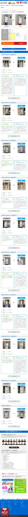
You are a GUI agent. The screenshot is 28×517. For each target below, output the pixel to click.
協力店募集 (15, 504)
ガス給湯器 (17, 34)
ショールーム (22, 504)
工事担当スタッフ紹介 (14, 447)
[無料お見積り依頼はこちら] (23, 2)
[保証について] (21, 2)
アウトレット (9, 504)
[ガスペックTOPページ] (4, 2)
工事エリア (2, 504)
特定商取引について (23, 505)
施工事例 (9, 505)
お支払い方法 (2, 506)
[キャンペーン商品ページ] (17, 2)
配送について (2, 507)
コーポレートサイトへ (23, 507)
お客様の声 (9, 506)
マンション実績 (9, 507)
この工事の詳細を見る (14, 98)
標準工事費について (3, 505)
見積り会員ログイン (25, 0)
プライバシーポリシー (23, 506)
